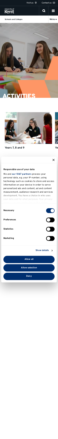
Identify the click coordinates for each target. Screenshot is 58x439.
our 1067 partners (22, 174)
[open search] (44, 11)
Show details (42, 250)
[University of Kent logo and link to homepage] (9, 11)
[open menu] (53, 11)
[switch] (50, 219)
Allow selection (29, 267)
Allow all (29, 259)
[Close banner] (53, 160)
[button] (53, 11)
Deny (29, 276)
